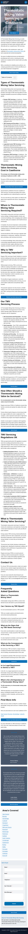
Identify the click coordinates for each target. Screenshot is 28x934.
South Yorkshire (6, 838)
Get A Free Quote (14, 804)
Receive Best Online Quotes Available (14, 186)
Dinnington (5, 851)
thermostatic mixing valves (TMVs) (15, 51)
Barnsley (10, 714)
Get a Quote (13, 33)
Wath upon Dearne (6, 827)
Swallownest (5, 842)
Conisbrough (5, 840)
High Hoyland (4, 714)
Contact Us (14, 661)
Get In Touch (14, 430)
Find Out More (14, 386)
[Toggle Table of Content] (14, 77)
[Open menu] (25, 2)
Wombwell (5, 823)
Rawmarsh (5, 829)
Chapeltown (5, 825)
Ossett (2, 715)
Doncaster (4, 849)
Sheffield (4, 836)
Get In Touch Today (14, 72)
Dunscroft (4, 855)
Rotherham (5, 833)
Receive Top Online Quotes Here (14, 297)
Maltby (4, 847)
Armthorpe (4, 853)
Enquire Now (14, 584)
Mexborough (5, 831)
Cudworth (22, 714)
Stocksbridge (16, 714)
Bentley (4, 844)
